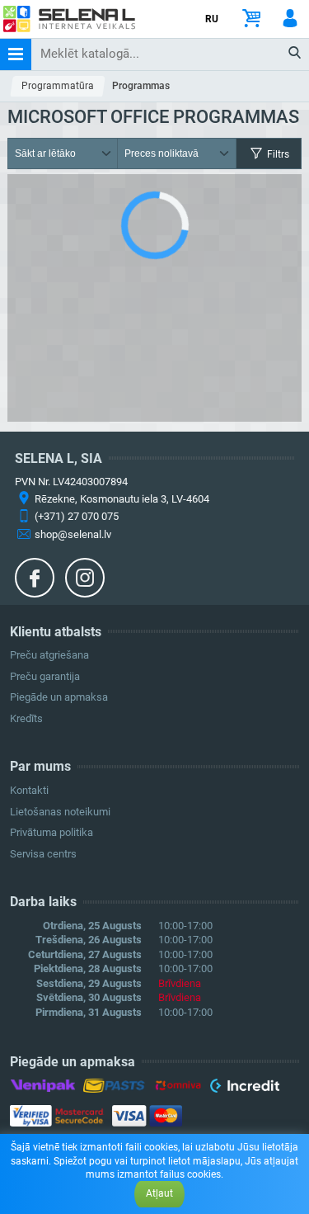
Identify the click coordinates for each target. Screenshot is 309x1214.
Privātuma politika (51, 832)
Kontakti (29, 790)
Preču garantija (45, 676)
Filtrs (277, 154)
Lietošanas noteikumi (60, 811)
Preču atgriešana (49, 655)
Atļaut (159, 1193)
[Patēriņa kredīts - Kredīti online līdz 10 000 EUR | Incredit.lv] (244, 1088)
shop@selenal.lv (73, 534)
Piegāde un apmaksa (59, 697)
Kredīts (26, 718)
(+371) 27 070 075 (77, 516)
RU (211, 19)
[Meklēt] (295, 54)
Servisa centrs (43, 854)
